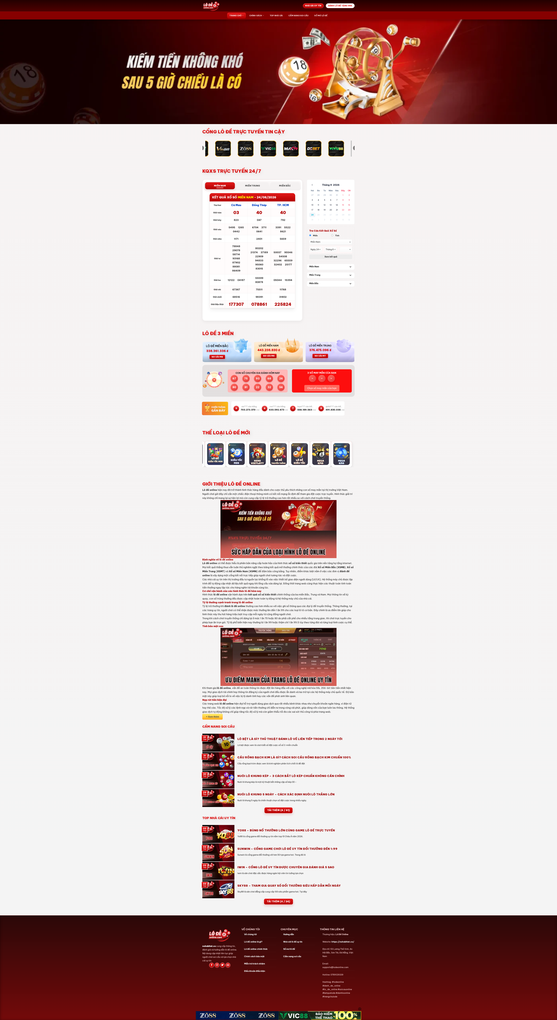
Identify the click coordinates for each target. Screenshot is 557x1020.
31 (337, 195)
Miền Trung (314, 275)
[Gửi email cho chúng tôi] (227, 965)
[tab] (220, 185)
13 (331, 205)
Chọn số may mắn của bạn (322, 388)
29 (324, 195)
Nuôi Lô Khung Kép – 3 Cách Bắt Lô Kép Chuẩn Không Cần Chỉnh (290, 776)
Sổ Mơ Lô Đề (320, 15)
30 (331, 195)
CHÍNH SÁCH (255, 15)
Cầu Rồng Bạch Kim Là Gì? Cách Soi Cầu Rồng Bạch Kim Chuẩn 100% (294, 757)
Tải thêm (278, 810)
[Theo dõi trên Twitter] (222, 965)
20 (331, 210)
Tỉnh (337, 235)
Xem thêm (213, 716)
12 (324, 205)
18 (318, 210)
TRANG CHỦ (235, 15)
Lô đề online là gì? (253, 941)
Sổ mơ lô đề (289, 949)
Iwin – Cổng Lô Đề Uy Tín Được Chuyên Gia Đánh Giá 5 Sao (285, 867)
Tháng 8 (327, 184)
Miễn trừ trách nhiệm (254, 963)
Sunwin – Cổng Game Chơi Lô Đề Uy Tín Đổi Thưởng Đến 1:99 (287, 849)
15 (343, 205)
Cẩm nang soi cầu (292, 956)
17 (312, 210)
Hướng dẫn (288, 934)
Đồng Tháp (259, 205)
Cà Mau (236, 205)
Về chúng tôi (250, 934)
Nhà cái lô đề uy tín (292, 941)
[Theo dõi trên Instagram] (217, 965)
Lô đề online (209, 489)
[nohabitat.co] (216, 5)
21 (337, 210)
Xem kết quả (330, 256)
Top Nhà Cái (276, 15)
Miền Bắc (314, 283)
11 (318, 205)
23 (349, 210)
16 (349, 205)
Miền (315, 235)
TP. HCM (283, 205)
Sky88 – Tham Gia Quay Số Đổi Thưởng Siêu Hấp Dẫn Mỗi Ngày (289, 885)
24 (312, 215)
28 (318, 195)
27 (312, 195)
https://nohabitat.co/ (342, 941)
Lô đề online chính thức (256, 949)
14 (337, 205)
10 (312, 205)
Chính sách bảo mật (254, 956)
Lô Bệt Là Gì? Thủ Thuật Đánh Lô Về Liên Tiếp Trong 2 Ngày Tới (289, 739)
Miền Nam (314, 266)
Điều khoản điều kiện (254, 971)
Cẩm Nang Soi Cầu (299, 15)
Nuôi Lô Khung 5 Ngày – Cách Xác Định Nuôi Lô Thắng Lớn (286, 794)
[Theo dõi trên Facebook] (211, 965)
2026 (336, 184)
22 (343, 210)
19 (324, 210)
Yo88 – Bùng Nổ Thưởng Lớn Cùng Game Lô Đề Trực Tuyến (286, 830)
